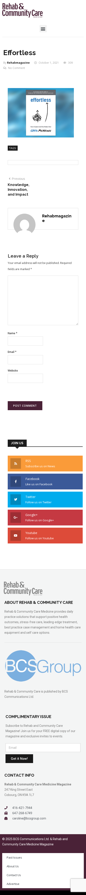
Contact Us (14, 875)
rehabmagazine (18, 63)
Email (12, 352)
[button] (43, 28)
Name (12, 333)
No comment (16, 68)
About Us (13, 866)
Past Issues (14, 857)
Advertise (13, 884)
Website (13, 370)
